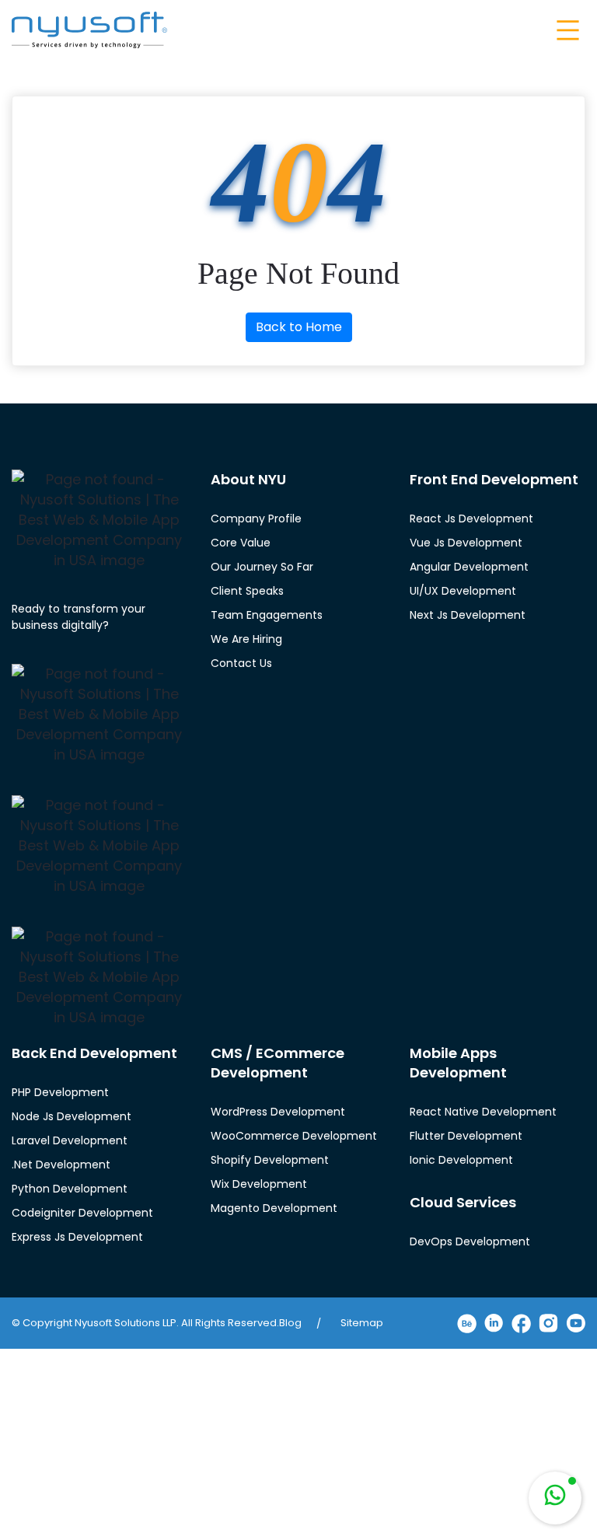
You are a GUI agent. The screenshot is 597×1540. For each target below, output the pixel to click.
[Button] (565, 29)
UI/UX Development (463, 591)
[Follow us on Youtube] (575, 1323)
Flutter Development (466, 1136)
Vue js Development (466, 542)
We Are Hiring (246, 639)
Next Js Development (467, 615)
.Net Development (61, 1164)
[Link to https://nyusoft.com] (99, 520)
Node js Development (71, 1116)
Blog (290, 1322)
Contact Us (241, 663)
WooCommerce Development (294, 1136)
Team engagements (267, 615)
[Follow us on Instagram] (548, 1323)
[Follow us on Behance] (467, 1323)
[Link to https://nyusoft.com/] (89, 29)
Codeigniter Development (82, 1212)
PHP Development (60, 1092)
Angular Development (469, 566)
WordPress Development (278, 1111)
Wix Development (259, 1184)
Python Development (69, 1188)
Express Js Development (77, 1237)
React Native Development (483, 1111)
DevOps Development (470, 1241)
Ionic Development (461, 1160)
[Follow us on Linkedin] (494, 1323)
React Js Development (471, 518)
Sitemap (361, 1322)
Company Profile (256, 518)
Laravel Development (69, 1140)
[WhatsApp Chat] (555, 1498)
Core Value (241, 542)
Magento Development (274, 1208)
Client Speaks (247, 591)
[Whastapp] (555, 1498)
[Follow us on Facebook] (521, 1323)
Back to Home (299, 327)
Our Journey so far (262, 566)
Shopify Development (270, 1160)
